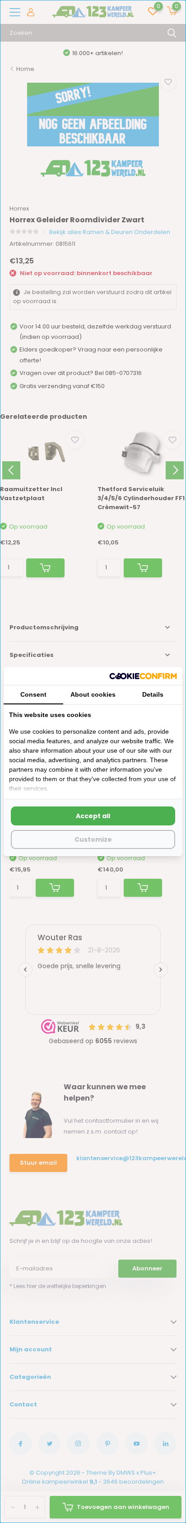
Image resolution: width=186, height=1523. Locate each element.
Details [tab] (152, 694)
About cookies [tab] (93, 694)
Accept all (93, 815)
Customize (93, 839)
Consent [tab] (33, 694)
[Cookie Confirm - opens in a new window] (143, 675)
